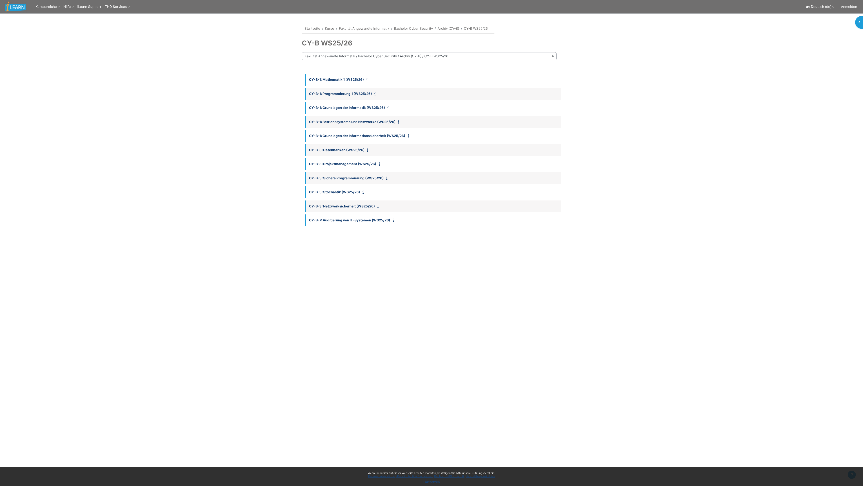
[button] (820, 7)
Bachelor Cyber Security (413, 28)
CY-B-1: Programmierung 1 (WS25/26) (340, 94)
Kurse (329, 28)
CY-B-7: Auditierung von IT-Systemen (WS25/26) (349, 220)
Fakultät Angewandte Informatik (364, 28)
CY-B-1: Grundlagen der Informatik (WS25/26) (347, 108)
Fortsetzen (431, 482)
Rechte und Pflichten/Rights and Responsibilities (464, 476)
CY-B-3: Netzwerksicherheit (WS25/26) (342, 206)
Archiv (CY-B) (448, 28)
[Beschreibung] (368, 79)
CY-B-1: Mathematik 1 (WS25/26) (336, 79)
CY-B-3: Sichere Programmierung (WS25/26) (346, 178)
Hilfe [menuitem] (67, 6)
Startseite (312, 28)
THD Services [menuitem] (116, 6)
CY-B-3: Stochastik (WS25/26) (334, 192)
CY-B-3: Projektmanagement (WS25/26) (342, 164)
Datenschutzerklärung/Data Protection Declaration (400, 476)
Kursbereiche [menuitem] (46, 6)
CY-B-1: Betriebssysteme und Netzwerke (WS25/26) (352, 122)
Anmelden (849, 6)
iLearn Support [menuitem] (89, 6)
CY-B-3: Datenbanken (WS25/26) (337, 150)
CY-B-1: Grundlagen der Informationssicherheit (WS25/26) (357, 136)
